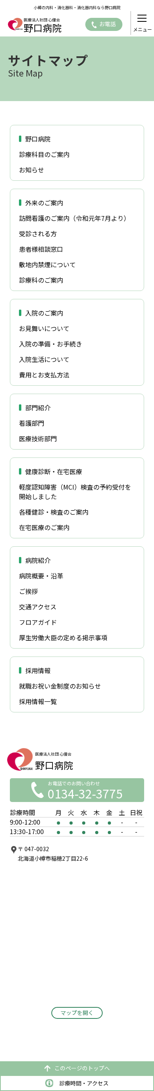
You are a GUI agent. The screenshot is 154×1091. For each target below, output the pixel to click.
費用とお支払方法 (44, 374)
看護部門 (31, 423)
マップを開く (77, 1012)
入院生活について (44, 359)
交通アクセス (37, 606)
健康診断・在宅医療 (53, 471)
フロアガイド (38, 622)
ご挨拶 (28, 591)
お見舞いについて (44, 328)
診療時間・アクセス (84, 1083)
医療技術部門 (38, 438)
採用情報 (38, 670)
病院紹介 (38, 560)
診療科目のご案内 (44, 154)
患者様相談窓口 (41, 249)
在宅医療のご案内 (44, 527)
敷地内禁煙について (47, 264)
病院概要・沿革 (41, 575)
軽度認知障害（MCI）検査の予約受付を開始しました (75, 491)
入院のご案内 (44, 313)
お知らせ (31, 169)
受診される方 (38, 233)
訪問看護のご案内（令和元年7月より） (74, 218)
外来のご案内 (44, 202)
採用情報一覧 (38, 701)
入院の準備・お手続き (50, 343)
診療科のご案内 (41, 280)
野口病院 (38, 139)
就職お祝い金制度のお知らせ (60, 686)
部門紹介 (38, 407)
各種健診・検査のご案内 (53, 512)
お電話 (107, 24)
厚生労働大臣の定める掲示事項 (63, 637)
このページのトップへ (82, 1068)
